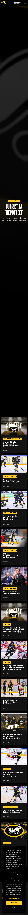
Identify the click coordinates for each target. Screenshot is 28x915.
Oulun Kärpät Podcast (13, 438)
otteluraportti (10, 476)
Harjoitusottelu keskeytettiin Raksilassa (10, 702)
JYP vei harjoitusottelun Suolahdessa (10, 556)
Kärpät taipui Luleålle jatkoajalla (11, 481)
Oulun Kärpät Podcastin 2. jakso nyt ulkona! (11, 444)
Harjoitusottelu (11, 807)
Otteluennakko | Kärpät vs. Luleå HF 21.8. (10, 518)
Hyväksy (14, 902)
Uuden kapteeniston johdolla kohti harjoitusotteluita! (12, 736)
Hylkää (14, 907)
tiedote (7, 624)
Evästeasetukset (14, 898)
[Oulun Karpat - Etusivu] (3, 2)
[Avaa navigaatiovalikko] (25, 2)
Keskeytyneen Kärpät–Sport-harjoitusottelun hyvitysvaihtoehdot (13, 668)
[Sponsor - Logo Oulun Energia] (16, 2)
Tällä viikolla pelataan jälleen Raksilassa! (13, 811)
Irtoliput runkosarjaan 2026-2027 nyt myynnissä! (13, 774)
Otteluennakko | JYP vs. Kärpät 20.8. (12, 593)
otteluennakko (10, 512)
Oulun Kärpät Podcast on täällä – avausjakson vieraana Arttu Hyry (13, 630)
